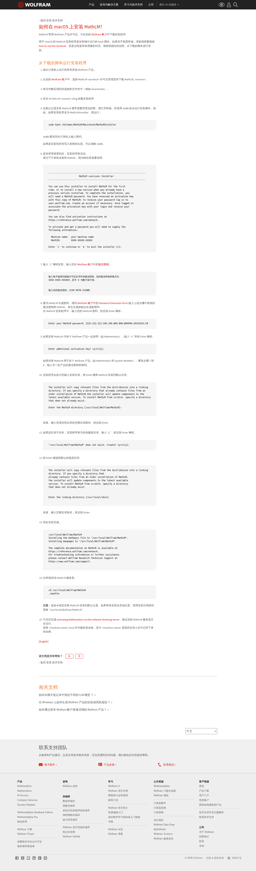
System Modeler (26, 804)
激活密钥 (103, 264)
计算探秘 (159, 812)
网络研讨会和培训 (118, 795)
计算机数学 (160, 803)
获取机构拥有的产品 (210, 804)
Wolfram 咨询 (70, 786)
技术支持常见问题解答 (211, 812)
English (44, 641)
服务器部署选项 (25, 846)
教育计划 (113, 800)
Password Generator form (113, 303)
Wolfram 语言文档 (118, 790)
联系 (201, 841)
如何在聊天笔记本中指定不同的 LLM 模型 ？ (66, 695)
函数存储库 (69, 805)
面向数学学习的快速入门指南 (124, 817)
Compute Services (27, 800)
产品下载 (204, 790)
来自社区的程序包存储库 (76, 810)
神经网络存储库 (71, 815)
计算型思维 (160, 807)
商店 (201, 786)
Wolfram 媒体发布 (163, 838)
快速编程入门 (115, 812)
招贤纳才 (204, 836)
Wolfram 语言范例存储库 (76, 827)
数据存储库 (69, 801)
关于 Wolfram (206, 832)
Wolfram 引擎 (24, 829)
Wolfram (198, 857)
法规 (208, 857)
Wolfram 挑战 (161, 795)
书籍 (110, 821)
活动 (201, 845)
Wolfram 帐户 (99, 34)
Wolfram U (114, 786)
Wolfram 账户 (59, 79)
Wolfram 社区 (115, 829)
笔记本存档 (69, 832)
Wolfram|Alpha (162, 786)
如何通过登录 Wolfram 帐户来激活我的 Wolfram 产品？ (73, 709)
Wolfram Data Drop (164, 824)
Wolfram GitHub (71, 836)
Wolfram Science (163, 833)
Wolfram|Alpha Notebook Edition (35, 812)
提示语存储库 (70, 819)
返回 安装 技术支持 (51, 20)
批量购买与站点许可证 (29, 841)
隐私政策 (219, 857)
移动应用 (22, 821)
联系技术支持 (206, 817)
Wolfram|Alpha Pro (27, 817)
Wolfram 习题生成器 (165, 790)
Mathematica (24, 790)
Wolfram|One (24, 786)
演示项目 (159, 820)
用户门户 (204, 795)
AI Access (23, 795)
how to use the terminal (52, 46)
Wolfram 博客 (115, 833)
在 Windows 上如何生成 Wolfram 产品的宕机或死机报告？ (74, 702)
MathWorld (159, 829)
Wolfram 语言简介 (118, 807)
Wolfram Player (25, 833)
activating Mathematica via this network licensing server (88, 619)
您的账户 (204, 800)
